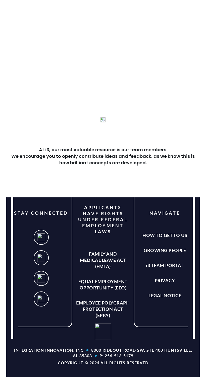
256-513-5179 (119, 355)
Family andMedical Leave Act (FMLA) (103, 260)
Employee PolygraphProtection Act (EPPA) (103, 308)
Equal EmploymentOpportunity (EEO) (103, 284)
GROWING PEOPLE (165, 250)
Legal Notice (164, 295)
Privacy (165, 280)
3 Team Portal (165, 265)
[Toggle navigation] (194, 9)
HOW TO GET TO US (164, 235)
